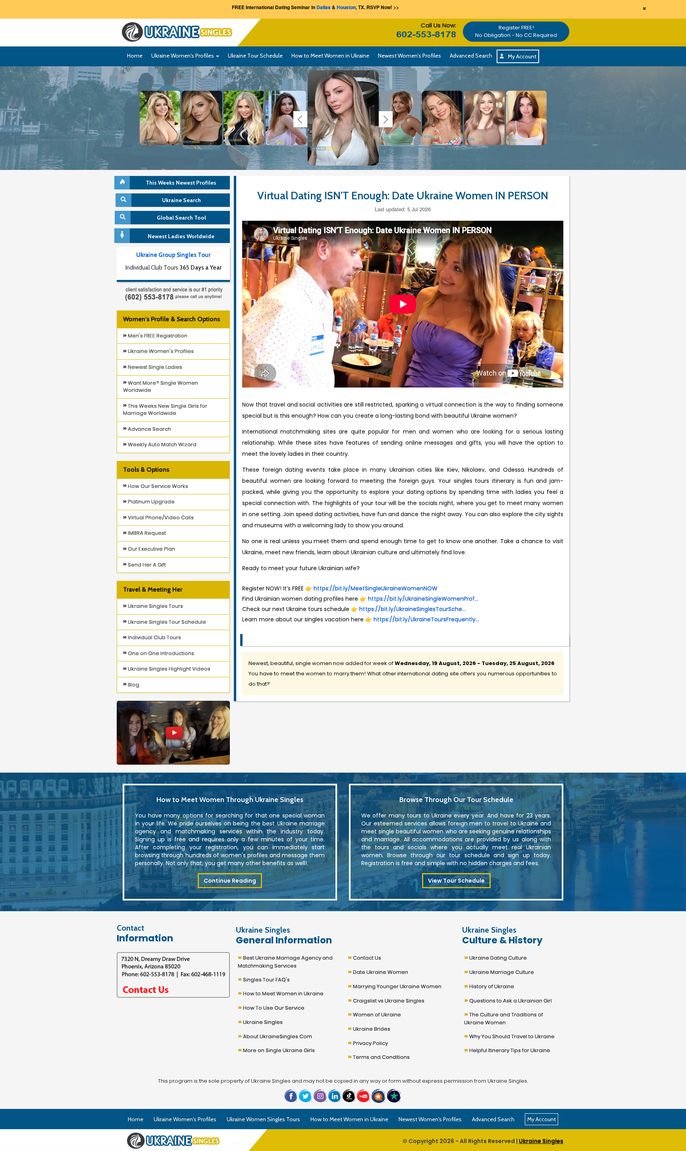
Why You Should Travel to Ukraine (509, 1036)
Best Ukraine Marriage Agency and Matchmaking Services (285, 961)
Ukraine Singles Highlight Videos (168, 669)
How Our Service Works (157, 486)
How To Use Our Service (271, 1007)
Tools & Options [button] (146, 469)
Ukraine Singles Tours (155, 606)
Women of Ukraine (374, 1014)
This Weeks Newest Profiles (181, 182)
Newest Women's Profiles (409, 55)
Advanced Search (471, 55)
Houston (346, 7)
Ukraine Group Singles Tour (173, 254)
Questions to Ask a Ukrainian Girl (508, 1000)
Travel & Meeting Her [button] (152, 589)
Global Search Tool (181, 217)
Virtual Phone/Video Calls (160, 517)
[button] (516, 31)
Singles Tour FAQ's (264, 979)
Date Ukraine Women (378, 971)
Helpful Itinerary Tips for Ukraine (507, 1050)
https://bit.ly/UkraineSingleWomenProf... (423, 599)
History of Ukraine (489, 986)
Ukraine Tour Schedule (255, 55)
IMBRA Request (146, 533)
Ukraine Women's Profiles (160, 351)
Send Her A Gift (146, 565)
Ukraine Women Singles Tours (263, 1119)
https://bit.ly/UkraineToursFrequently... (425, 619)
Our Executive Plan (151, 549)
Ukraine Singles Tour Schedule (166, 622)
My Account (520, 56)
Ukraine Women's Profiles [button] (183, 55)
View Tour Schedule (456, 881)
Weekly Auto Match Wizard (162, 444)
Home (135, 55)
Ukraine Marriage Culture (499, 971)
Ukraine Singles (260, 1021)
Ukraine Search (181, 200)
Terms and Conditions (379, 1056)
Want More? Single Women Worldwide (160, 386)
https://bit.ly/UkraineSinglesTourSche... (412, 609)
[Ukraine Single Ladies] (160, 117)
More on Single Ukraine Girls (276, 1050)
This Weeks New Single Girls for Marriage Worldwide (165, 409)
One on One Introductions (160, 653)
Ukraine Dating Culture (495, 957)
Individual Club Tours (154, 637)
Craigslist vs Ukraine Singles (386, 1000)
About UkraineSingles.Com (275, 1036)
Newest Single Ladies (154, 367)
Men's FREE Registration (157, 335)
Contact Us (364, 957)
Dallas (323, 7)
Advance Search (149, 429)
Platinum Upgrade (151, 501)
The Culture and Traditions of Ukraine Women (503, 1017)
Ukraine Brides (369, 1028)
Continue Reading (230, 881)
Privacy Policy (368, 1042)
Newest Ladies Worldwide (181, 236)
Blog (133, 684)
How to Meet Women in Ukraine (330, 55)
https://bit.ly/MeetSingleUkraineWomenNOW (375, 588)
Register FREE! (516, 31)
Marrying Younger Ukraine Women (394, 986)
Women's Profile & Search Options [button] (171, 319)
